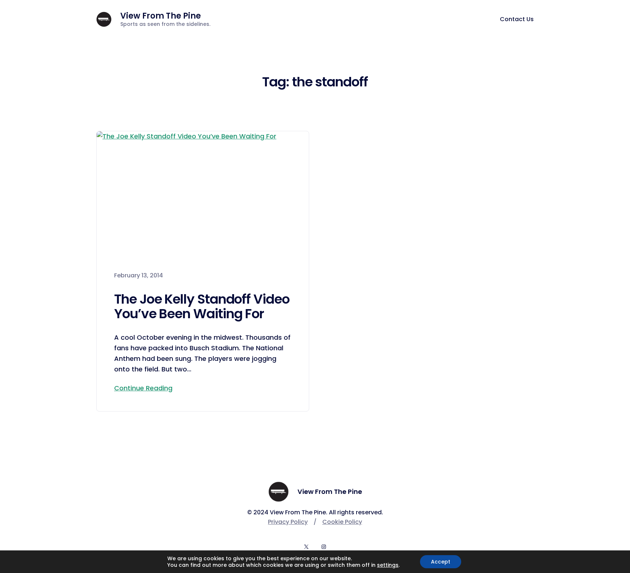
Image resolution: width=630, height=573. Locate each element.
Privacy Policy (288, 522)
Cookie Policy (342, 522)
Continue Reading (143, 388)
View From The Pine (160, 16)
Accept (440, 561)
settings (387, 565)
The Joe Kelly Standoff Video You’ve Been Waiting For (201, 306)
